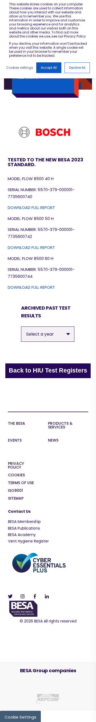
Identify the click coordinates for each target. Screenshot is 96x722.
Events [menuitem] (15, 440)
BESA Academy (22, 534)
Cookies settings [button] (19, 67)
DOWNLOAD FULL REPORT (31, 207)
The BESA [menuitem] (16, 423)
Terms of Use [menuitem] (21, 483)
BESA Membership (24, 521)
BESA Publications (24, 528)
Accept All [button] (49, 67)
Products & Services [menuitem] (60, 425)
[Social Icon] (12, 596)
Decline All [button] (77, 67)
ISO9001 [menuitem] (15, 491)
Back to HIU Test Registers (48, 370)
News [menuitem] (53, 440)
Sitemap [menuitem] (15, 498)
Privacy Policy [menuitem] (16, 466)
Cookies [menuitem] (16, 475)
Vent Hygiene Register (28, 541)
